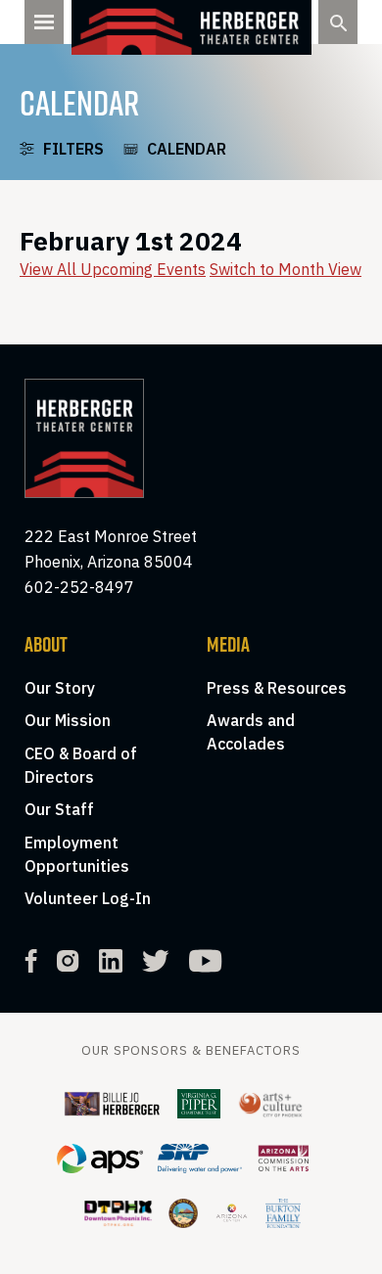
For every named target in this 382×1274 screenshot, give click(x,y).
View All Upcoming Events (113, 269)
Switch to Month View (285, 269)
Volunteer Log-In (87, 898)
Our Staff (59, 809)
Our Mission (67, 720)
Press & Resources (277, 688)
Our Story (59, 688)
